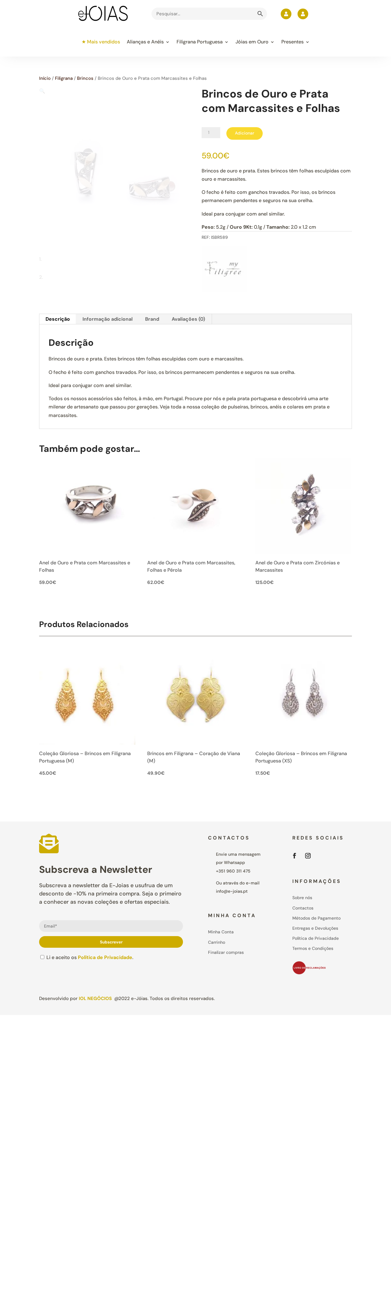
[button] (42, 91)
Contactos (302, 908)
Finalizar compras (226, 952)
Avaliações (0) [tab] (188, 319)
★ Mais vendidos (101, 42)
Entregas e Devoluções (315, 928)
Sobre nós (302, 897)
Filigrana (64, 78)
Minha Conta (221, 932)
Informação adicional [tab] (107, 319)
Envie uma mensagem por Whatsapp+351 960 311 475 (238, 862)
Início (45, 78)
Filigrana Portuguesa (200, 42)
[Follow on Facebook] (294, 855)
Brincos (85, 78)
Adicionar (244, 133)
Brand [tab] (152, 319)
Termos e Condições (312, 948)
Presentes (292, 42)
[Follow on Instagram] (307, 855)
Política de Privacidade (105, 957)
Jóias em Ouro (252, 42)
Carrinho (216, 942)
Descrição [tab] (58, 319)
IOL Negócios (95, 998)
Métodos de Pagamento (316, 918)
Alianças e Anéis (145, 42)
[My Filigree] (224, 270)
